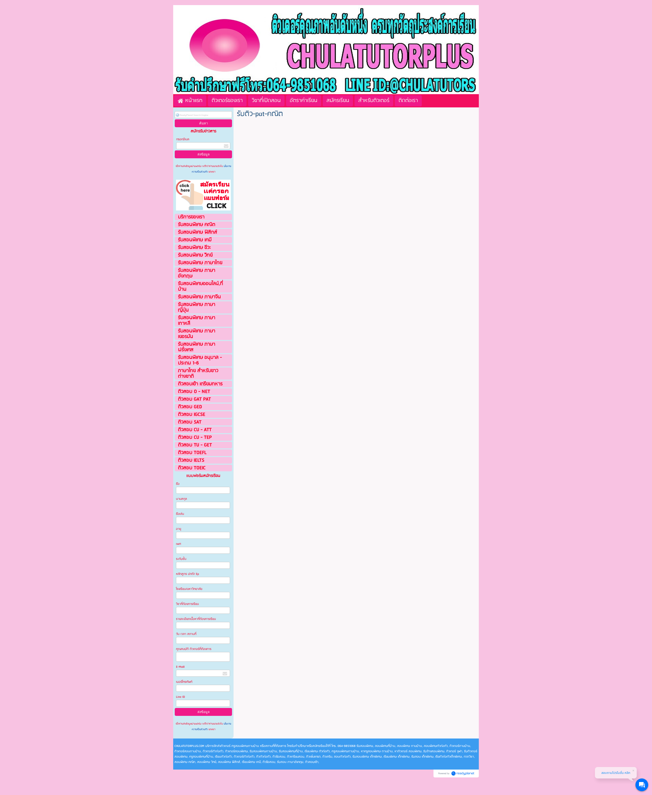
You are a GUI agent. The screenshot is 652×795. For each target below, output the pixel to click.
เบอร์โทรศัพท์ (184, 682)
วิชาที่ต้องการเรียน (187, 604)
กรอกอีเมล (182, 139)
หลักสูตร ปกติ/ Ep (187, 574)
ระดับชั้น (181, 559)
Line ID (181, 697)
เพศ (178, 544)
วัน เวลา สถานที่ (186, 634)
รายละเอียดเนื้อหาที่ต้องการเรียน (196, 619)
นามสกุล (181, 499)
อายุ (178, 529)
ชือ (178, 484)
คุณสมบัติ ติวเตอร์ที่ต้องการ (193, 649)
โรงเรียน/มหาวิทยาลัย (189, 589)
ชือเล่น (180, 514)
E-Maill (180, 667)
